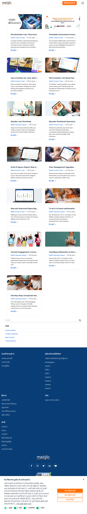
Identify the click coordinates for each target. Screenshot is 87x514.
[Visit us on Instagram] (37, 465)
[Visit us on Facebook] (31, 465)
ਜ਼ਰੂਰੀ (10, 508)
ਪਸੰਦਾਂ (20, 508)
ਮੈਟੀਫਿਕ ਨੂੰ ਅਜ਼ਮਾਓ (69, 3)
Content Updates (10, 341)
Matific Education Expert (19, 125)
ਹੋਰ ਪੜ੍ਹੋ (13, 50)
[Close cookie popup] (83, 480)
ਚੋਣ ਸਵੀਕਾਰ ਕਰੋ (70, 495)
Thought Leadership (11, 334)
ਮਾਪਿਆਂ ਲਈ (6, 362)
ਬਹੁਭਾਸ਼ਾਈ (5, 408)
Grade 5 (48, 381)
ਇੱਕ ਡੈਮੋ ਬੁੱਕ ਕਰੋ (7, 438)
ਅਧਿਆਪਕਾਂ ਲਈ (7, 359)
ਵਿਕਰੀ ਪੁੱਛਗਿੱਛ (6, 442)
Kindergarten (50, 362)
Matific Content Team (18, 38)
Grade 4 (48, 377)
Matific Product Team (18, 81)
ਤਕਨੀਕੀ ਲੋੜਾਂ (6, 400)
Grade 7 (48, 388)
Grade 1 (48, 366)
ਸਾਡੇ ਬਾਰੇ (4, 427)
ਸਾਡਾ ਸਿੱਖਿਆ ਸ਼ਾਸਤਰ (9, 411)
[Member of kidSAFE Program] (43, 475)
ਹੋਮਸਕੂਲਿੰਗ (5, 366)
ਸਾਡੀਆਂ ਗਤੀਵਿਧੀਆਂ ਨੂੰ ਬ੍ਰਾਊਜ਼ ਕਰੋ (56, 359)
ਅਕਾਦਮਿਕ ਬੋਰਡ (7, 449)
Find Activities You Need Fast (61, 78)
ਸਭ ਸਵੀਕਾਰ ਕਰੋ (70, 490)
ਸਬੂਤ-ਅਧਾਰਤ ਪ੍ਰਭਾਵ (52, 400)
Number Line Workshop (21, 121)
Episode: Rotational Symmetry (62, 121)
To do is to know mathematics (62, 208)
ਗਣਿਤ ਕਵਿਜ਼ (6, 415)
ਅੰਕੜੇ (42, 508)
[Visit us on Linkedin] (49, 465)
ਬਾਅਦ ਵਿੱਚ (70, 499)
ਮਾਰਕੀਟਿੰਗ (31, 508)
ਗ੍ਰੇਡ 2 (47, 370)
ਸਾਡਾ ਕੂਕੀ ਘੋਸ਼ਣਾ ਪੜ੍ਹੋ (23, 504)
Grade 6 (48, 385)
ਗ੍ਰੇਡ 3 (47, 373)
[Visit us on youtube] (55, 465)
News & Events (9, 337)
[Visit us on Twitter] (43, 465)
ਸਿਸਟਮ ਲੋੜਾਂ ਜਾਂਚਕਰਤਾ (9, 404)
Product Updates (10, 330)
